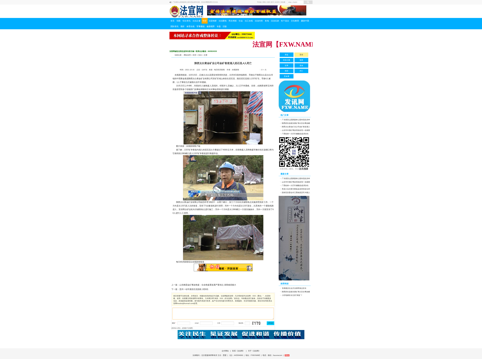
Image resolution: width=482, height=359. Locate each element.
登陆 (264, 2)
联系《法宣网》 (238, 351)
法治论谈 (275, 21)
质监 (286, 55)
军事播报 (201, 26)
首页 (172, 21)
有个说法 (285, 21)
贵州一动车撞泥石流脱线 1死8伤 (193, 289)
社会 (241, 21)
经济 (205, 21)
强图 (178, 21)
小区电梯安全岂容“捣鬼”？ (292, 295)
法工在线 (249, 21)
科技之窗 (286, 60)
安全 (200, 55)
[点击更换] (256, 323)
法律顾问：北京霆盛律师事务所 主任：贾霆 (209, 355)
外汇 (301, 71)
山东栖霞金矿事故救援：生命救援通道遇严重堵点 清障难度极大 (207, 285)
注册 (268, 2)
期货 (286, 71)
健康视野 (211, 26)
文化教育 (295, 21)
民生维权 (233, 21)
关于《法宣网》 (254, 351)
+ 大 (264, 70)
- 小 (261, 70)
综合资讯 (187, 21)
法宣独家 (213, 21)
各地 (267, 21)
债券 (301, 60)
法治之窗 (197, 21)
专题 (219, 26)
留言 (272, 2)
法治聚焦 (223, 21)
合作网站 (225, 351)
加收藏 (283, 2)
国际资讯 (174, 26)
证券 (286, 65)
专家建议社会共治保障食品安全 (294, 288)
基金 (301, 65)
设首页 (277, 2)
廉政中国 (305, 21)
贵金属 (286, 76)
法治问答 (259, 21)
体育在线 (191, 26)
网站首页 (187, 55)
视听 (182, 26)
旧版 (225, 26)
